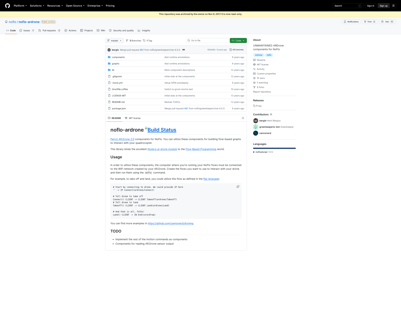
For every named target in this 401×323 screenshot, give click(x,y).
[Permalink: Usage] (108, 157)
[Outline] (242, 117)
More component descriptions (179, 70)
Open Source (74, 5)
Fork (371, 21)
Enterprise (94, 5)
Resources (53, 5)
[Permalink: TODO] (108, 231)
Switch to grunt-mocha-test (178, 89)
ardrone (258, 55)
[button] (238, 186)
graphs (115, 63)
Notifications (353, 21)
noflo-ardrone (29, 22)
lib (113, 70)
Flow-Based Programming (201, 149)
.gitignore (117, 76)
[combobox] (208, 40)
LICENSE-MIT (119, 95)
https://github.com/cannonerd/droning (170, 223)
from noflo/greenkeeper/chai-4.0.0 (162, 49)
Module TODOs (172, 102)
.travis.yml (117, 82)
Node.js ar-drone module (162, 149)
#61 (142, 49)
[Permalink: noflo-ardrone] (108, 130)
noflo (12, 22)
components (118, 57)
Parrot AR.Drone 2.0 (122, 139)
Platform (19, 5)
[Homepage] (7, 5)
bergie (115, 49)
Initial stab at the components (179, 76)
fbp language (211, 178)
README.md (118, 102)
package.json (119, 108)
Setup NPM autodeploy (176, 82)
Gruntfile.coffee (120, 89)
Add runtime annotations (177, 57)
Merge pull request (129, 49)
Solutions (36, 5)
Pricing (110, 5)
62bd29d (211, 49)
